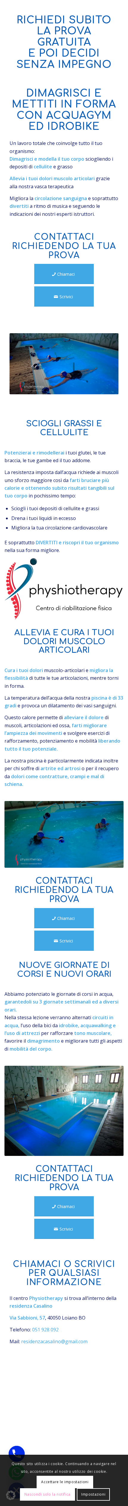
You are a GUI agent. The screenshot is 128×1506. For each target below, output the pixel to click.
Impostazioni (93, 1494)
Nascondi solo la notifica (47, 1494)
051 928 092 (45, 1329)
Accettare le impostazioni (64, 1481)
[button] (10, 1495)
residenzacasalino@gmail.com (54, 1341)
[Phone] (17, 1454)
